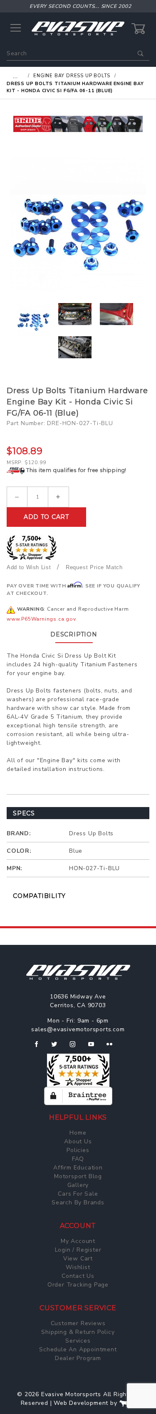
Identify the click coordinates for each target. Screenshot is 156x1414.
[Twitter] (57, 1047)
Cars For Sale (78, 1194)
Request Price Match (94, 567)
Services (77, 1341)
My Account (78, 1241)
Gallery (78, 1185)
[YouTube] (95, 1047)
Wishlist (78, 1267)
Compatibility (39, 896)
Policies (78, 1150)
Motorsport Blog (78, 1176)
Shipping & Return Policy (77, 1332)
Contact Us (78, 1276)
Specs (24, 813)
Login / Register (78, 1250)
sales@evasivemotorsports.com (77, 1029)
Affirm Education (78, 1168)
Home (77, 1133)
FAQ (78, 1159)
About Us (78, 1141)
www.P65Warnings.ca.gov (41, 619)
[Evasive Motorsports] (78, 28)
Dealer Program (78, 1358)
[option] (78, 124)
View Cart (78, 1258)
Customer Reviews (78, 1323)
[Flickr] (112, 1047)
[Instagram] (76, 1047)
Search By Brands (78, 1202)
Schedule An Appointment (77, 1349)
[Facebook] (39, 1047)
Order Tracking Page (78, 1285)
